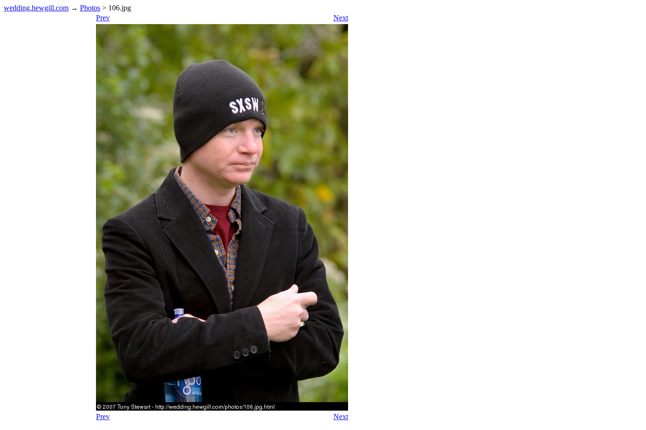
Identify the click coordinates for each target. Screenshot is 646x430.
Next (340, 18)
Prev (103, 18)
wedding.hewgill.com (36, 8)
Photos (90, 8)
